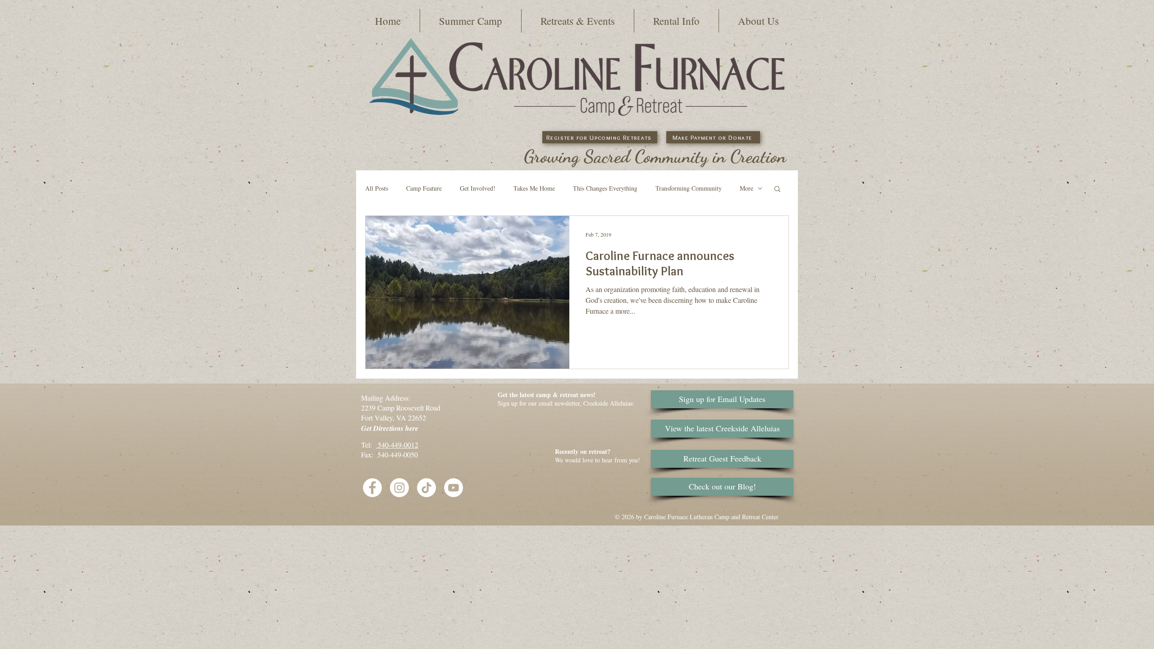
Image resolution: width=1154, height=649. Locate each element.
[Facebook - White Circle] (372, 487)
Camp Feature (424, 188)
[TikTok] (426, 487)
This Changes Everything (605, 188)
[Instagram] (399, 487)
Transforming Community (688, 188)
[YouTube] (453, 487)
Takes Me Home (534, 188)
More (746, 188)
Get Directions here (389, 428)
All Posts (376, 188)
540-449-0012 (397, 444)
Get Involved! (477, 188)
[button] (470, 20)
